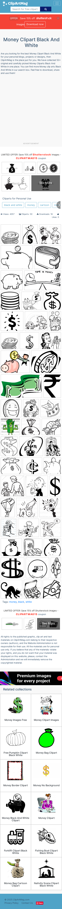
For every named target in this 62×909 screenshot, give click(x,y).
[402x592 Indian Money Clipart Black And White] (52, 387)
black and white (13, 204)
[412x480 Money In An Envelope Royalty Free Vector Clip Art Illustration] (52, 590)
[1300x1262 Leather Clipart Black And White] (47, 259)
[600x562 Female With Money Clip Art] (51, 342)
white (29, 601)
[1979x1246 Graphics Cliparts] (21, 387)
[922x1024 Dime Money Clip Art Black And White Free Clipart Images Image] (9, 342)
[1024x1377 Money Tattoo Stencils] (53, 447)
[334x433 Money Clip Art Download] (31, 409)
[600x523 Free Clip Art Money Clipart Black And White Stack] (15, 363)
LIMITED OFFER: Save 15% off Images (30, 154)
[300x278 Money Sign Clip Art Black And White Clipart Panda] (31, 448)
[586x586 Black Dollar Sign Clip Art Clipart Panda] (12, 322)
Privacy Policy (12, 903)
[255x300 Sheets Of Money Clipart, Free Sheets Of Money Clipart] (52, 549)
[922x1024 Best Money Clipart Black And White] (11, 236)
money (31, 204)
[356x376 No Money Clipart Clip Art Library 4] (37, 487)
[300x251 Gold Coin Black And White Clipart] (46, 363)
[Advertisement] (31, 110)
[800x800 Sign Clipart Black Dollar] (12, 569)
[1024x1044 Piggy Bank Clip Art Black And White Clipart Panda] (12, 282)
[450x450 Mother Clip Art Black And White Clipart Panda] (12, 487)
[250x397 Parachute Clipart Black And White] (8, 509)
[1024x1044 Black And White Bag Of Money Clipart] (50, 236)
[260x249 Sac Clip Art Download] (11, 549)
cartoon (44, 204)
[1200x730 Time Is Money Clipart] (42, 282)
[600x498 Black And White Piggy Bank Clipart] (16, 259)
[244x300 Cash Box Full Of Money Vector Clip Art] (32, 590)
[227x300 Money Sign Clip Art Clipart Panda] (9, 448)
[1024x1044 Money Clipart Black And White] (31, 428)
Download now (35, 24)
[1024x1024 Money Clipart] (51, 409)
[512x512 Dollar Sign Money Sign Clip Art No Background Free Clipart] (29, 342)
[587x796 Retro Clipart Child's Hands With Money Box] (8, 529)
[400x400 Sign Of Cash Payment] (37, 569)
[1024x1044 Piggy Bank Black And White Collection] (27, 509)
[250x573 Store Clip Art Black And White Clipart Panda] (56, 569)
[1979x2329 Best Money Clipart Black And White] (52, 302)
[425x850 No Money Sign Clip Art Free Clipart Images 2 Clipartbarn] (55, 487)
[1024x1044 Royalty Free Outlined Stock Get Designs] (51, 529)
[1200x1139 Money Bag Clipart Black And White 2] (11, 467)
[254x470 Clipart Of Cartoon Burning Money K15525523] (55, 322)
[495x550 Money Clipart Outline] (52, 467)
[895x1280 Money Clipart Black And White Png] (30, 235)
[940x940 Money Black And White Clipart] (11, 409)
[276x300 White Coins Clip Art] (10, 302)
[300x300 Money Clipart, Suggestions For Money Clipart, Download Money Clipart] (32, 467)
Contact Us (27, 903)
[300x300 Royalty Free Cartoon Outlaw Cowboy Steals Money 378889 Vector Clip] (28, 529)
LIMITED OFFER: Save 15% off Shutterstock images (30, 610)
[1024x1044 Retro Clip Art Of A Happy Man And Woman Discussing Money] (50, 509)
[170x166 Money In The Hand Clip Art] (51, 428)
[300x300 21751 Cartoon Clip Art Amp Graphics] (32, 302)
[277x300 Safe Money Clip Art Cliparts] (33, 549)
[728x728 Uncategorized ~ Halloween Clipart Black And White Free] (11, 590)
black (21, 601)
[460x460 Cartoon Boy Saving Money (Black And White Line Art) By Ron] (36, 322)
